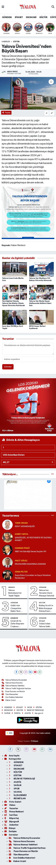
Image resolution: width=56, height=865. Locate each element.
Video (12, 805)
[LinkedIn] (30, 672)
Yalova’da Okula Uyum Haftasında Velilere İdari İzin (40, 303)
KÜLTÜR (43, 17)
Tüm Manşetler (11, 694)
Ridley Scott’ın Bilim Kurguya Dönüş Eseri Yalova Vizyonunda (46, 608)
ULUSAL (17, 792)
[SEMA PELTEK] (7, 575)
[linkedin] (50, 749)
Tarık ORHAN (21, 523)
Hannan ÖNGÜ (22, 548)
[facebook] (10, 749)
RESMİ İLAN (19, 798)
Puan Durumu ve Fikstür (15, 691)
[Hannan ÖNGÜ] (7, 550)
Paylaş (7, 113)
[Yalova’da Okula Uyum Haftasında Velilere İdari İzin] (41, 292)
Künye (12, 828)
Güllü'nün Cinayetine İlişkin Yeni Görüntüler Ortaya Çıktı (16, 608)
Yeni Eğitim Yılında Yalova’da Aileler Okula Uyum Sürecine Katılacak (13, 303)
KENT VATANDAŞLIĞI (25, 526)
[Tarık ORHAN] (7, 525)
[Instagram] (26, 672)
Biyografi (14, 822)
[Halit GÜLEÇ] (7, 562)
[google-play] (28, 720)
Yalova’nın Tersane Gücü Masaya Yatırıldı (46, 593)
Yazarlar (13, 808)
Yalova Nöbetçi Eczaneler (16, 680)
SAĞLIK (7, 713)
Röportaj (14, 818)
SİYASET (19, 17)
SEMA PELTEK (21, 572)
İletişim (13, 831)
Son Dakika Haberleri (14, 697)
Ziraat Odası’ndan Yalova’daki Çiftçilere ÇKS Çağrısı (45, 624)
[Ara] (53, 7)
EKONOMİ (31, 17)
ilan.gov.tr (39, 713)
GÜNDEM (7, 17)
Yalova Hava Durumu (14, 683)
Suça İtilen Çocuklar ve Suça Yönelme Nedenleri (33, 576)
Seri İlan (13, 815)
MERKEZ (11, 587)
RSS (10, 733)
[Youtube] (35, 672)
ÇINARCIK (14, 618)
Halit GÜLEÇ (21, 561)
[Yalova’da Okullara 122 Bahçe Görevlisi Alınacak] (41, 269)
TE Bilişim (34, 741)
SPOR (29, 707)
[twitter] (18, 749)
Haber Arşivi (10, 700)
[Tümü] (52, 474)
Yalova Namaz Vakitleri (14, 686)
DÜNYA (17, 713)
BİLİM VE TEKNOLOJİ (35, 710)
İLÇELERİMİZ (20, 795)
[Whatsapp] (40, 672)
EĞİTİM (16, 42)
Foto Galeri (15, 802)
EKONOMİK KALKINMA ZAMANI (30, 564)
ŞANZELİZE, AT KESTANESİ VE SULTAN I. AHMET (33, 539)
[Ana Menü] (3, 7)
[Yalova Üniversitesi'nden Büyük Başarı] (28, 93)
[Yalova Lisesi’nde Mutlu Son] (14, 269)
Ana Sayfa (14, 756)
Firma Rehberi (16, 812)
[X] (21, 672)
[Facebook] (16, 672)
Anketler (13, 825)
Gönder (8, 367)
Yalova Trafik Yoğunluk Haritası (18, 688)
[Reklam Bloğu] (28, 406)
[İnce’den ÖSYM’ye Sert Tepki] (14, 317)
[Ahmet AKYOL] (7, 537)
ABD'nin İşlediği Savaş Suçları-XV (30, 551)
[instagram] (26, 749)
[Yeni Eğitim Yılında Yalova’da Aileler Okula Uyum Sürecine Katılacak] (14, 292)
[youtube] (34, 749)
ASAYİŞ (28, 713)
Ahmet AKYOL (21, 534)
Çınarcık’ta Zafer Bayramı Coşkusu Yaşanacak (17, 624)
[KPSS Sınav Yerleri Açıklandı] (41, 317)
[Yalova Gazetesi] (28, 7)
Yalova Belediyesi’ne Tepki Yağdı (14, 593)
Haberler (6, 42)
